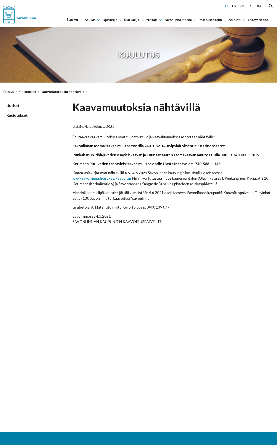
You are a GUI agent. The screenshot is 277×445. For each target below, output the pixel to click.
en (234, 6)
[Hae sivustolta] (270, 5)
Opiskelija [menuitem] (109, 20)
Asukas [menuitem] (90, 20)
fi (226, 6)
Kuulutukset (27, 91)
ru (259, 6)
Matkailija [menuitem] (131, 20)
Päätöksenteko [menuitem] (210, 20)
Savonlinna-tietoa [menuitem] (178, 20)
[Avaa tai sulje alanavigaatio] (98, 19)
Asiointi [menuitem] (235, 20)
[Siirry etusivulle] (25, 13)
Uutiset (12, 105)
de (251, 6)
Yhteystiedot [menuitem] (258, 20)
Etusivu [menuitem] (72, 19)
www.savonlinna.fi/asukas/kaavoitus (102, 178)
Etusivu (8, 91)
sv (242, 6)
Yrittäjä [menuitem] (152, 20)
